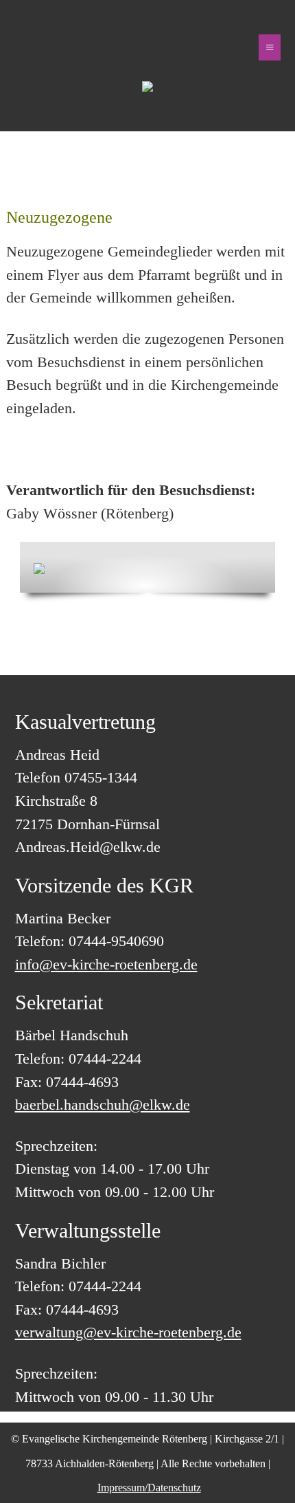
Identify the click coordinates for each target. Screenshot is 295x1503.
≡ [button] (270, 47)
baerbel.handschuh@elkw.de (102, 1104)
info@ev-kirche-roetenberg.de (106, 964)
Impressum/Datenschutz (149, 1487)
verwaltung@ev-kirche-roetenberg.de (128, 1332)
